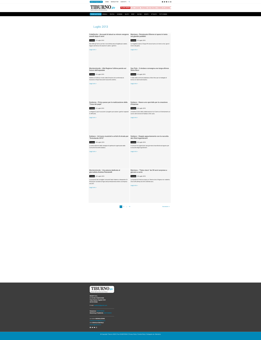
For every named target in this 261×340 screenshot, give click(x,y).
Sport (133, 14)
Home (107, 1)
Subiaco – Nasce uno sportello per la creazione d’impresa (149, 103)
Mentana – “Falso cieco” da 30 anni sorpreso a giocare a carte (149, 171)
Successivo (166, 206)
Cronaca (104, 14)
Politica (112, 14)
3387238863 (108, 313)
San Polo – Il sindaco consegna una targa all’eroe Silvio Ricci (150, 69)
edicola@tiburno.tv (95, 324)
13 (129, 206)
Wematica (158, 334)
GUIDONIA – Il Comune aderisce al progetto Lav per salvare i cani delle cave (167, 7)
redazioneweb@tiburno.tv (97, 320)
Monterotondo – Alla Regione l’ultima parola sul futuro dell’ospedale (107, 69)
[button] (129, 2)
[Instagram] (168, 1)
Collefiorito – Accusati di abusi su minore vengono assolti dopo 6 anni (109, 35)
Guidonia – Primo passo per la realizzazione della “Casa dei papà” (108, 103)
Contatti (123, 1)
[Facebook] (162, 1)
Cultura (139, 14)
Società (146, 14)
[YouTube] (166, 1)
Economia (119, 14)
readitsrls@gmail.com (100, 305)
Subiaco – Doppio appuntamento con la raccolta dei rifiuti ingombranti (149, 137)
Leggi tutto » (93, 50)
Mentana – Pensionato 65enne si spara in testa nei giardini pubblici (149, 35)
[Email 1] (170, 1)
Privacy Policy (133, 334)
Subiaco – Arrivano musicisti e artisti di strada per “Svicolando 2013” (108, 137)
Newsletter (114, 1)
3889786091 (100, 311)
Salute (127, 14)
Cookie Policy (141, 334)
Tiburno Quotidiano (95, 14)
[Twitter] (164, 1)
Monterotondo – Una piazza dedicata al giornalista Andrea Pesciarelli (104, 171)
